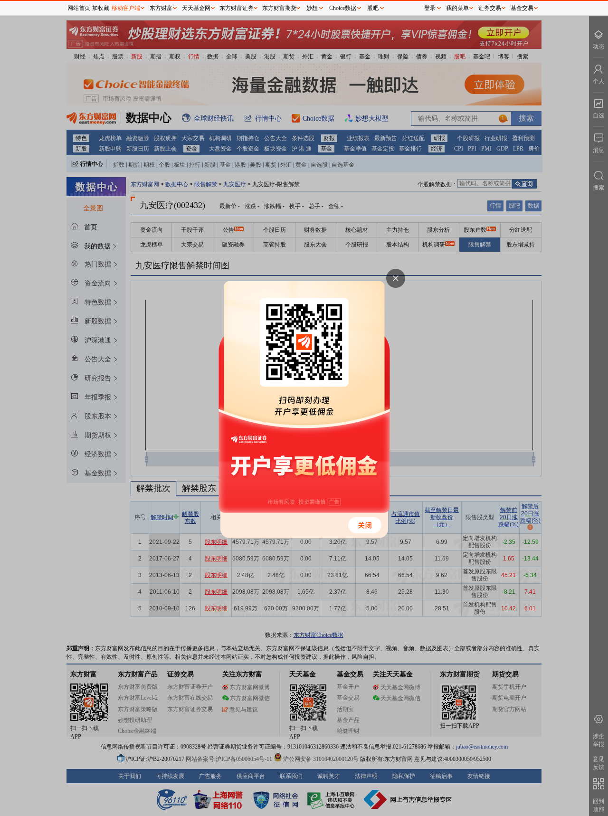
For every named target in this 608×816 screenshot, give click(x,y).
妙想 (312, 8)
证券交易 (489, 8)
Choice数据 (342, 8)
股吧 (373, 8)
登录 (430, 8)
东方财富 (161, 8)
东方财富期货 (279, 8)
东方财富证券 (236, 8)
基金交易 (522, 8)
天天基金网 (196, 8)
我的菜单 (457, 8)
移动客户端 (126, 8)
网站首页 (78, 8)
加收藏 (100, 8)
